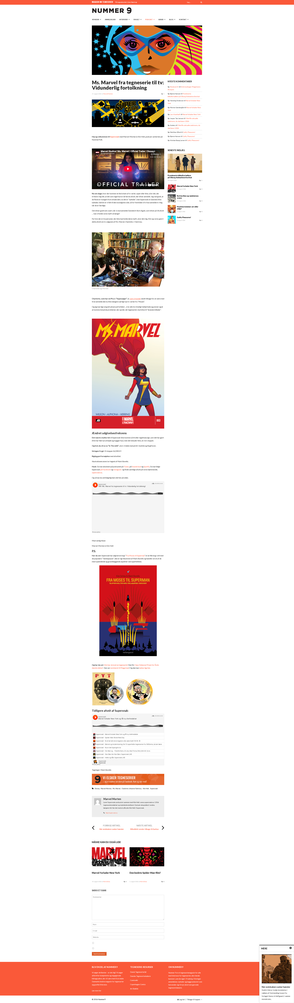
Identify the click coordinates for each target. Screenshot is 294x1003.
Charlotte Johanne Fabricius (132, 788)
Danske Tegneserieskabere (140, 976)
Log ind (182, 999)
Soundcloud (136, 466)
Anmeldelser (110, 19)
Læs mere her (96, 991)
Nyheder (95, 19)
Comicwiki (134, 980)
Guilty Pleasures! (189, 132)
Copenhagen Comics (138, 984)
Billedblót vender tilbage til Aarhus (144, 829)
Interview (123, 19)
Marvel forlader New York (106, 872)
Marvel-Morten (106, 788)
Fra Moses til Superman (135, 555)
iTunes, (126, 466)
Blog (171, 19)
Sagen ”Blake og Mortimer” (125, 2)
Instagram (117, 469)
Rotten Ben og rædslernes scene (188, 197)
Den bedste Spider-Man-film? (145, 872)
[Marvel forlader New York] (109, 866)
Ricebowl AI (174, 87)
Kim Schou (106, 881)
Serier (160, 19)
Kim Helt (146, 788)
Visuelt (136, 19)
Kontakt (183, 19)
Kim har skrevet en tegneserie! (116, 665)
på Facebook (105, 469)
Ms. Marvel (116, 788)
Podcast (149, 19)
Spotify (146, 466)
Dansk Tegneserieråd (138, 972)
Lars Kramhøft (175, 114)
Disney (97, 788)
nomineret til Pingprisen (119, 668)
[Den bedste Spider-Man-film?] (147, 866)
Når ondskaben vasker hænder (111, 829)
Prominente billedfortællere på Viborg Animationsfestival (180, 176)
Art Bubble (134, 989)
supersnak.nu (97, 472)
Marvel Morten (108, 94)
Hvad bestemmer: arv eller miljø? (187, 208)
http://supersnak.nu (111, 813)
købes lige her (144, 668)
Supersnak (114, 137)
